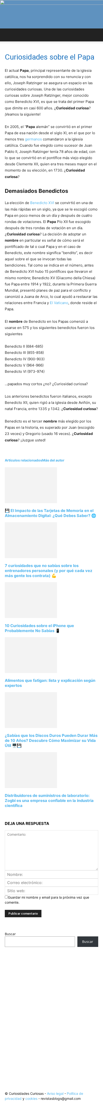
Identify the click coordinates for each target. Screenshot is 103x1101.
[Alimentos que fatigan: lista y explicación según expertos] (31, 672)
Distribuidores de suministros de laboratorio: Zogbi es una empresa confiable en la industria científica (49, 800)
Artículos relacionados (23, 460)
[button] (8, 34)
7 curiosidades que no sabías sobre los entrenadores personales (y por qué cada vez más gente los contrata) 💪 (48, 570)
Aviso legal (55, 1093)
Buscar (10, 934)
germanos (34, 139)
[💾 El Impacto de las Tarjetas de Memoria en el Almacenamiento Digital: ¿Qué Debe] (31, 502)
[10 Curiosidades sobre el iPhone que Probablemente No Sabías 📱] (31, 617)
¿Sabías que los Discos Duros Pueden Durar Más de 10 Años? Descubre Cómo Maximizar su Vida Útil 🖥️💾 (51, 740)
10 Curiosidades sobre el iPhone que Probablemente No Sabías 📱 (39, 628)
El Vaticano (59, 302)
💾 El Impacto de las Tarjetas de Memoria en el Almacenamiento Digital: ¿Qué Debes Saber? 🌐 (50, 513)
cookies (31, 1098)
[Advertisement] (51, 1009)
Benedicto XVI (42, 202)
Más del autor (53, 460)
